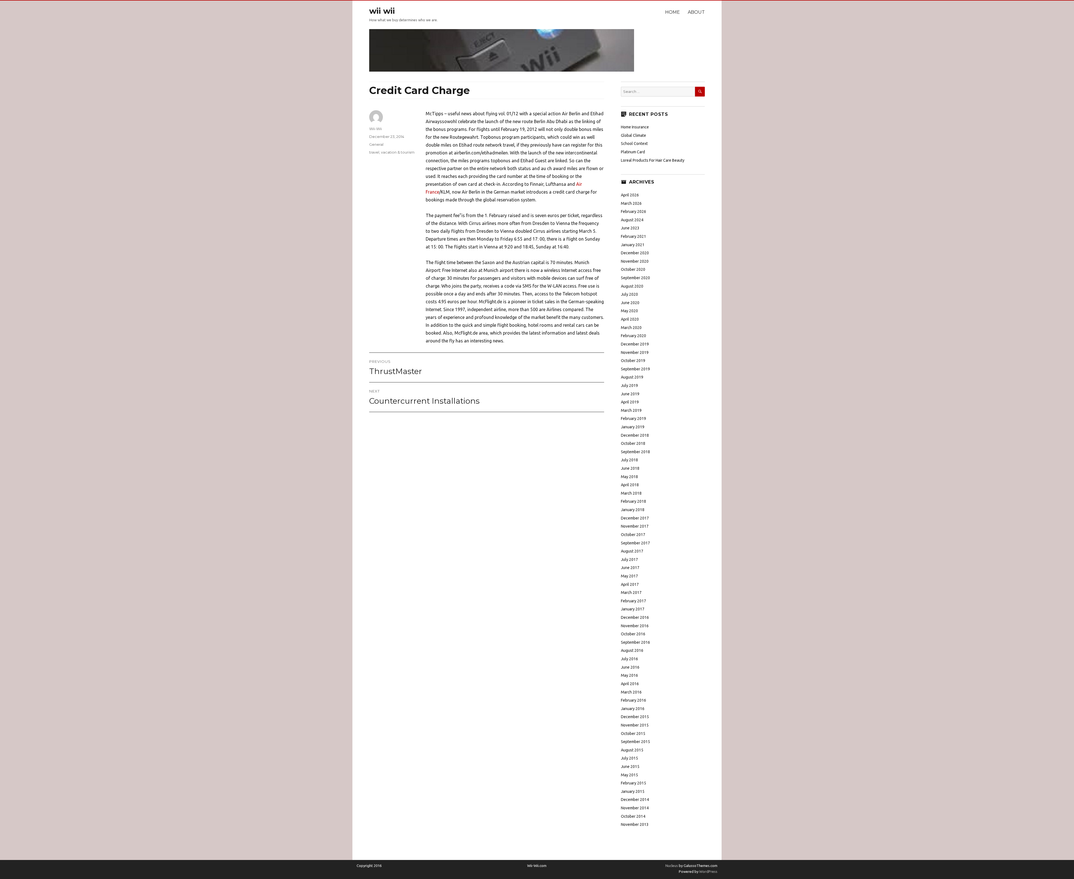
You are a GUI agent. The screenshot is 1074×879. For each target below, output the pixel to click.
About (696, 12)
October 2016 (633, 634)
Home (672, 12)
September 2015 (635, 741)
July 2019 (629, 385)
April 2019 (630, 402)
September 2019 (635, 369)
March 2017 (631, 592)
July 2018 (629, 460)
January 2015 (632, 791)
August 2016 (632, 650)
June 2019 (630, 394)
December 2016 (635, 617)
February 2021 (633, 236)
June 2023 (630, 228)
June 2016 (630, 667)
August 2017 (632, 551)
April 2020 (630, 319)
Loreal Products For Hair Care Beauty (652, 160)
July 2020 (629, 294)
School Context (634, 143)
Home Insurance (635, 127)
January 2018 (632, 509)
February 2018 (633, 501)
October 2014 (633, 816)
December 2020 (635, 253)
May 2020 (629, 311)
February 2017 (633, 601)
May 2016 (629, 675)
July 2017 (629, 559)
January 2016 (632, 708)
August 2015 (632, 750)
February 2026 (633, 211)
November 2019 (635, 352)
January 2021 (632, 245)
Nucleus (671, 866)
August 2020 (632, 286)
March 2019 (631, 410)
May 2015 (629, 775)
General (376, 144)
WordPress (707, 871)
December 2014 (635, 799)
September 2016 (635, 642)
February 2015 (633, 783)
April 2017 (630, 584)
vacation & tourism (397, 152)
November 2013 (635, 824)
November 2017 (635, 526)
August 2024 (632, 220)
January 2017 (632, 609)
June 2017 (630, 567)
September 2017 (635, 543)
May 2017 (629, 576)
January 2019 (632, 427)
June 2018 (630, 468)
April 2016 (630, 683)
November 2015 (635, 725)
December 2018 (635, 435)
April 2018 (630, 485)
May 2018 (629, 476)
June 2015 (630, 766)
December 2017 (635, 518)
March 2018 (631, 493)
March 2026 (631, 203)
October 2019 (633, 360)
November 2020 (635, 261)
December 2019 (635, 344)
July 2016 (629, 659)
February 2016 (633, 700)
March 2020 (631, 327)
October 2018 (633, 443)
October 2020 (633, 269)
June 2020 (630, 302)
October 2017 (633, 534)
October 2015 (633, 733)
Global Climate (633, 135)
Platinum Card (633, 152)
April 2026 (630, 195)
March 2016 (631, 692)
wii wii (382, 11)
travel (374, 152)
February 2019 (633, 418)
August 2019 (632, 377)
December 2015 (635, 717)
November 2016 (635, 626)
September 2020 (635, 278)
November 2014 (635, 808)
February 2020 (633, 335)
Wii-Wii (375, 128)
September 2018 (635, 452)
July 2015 (629, 758)
